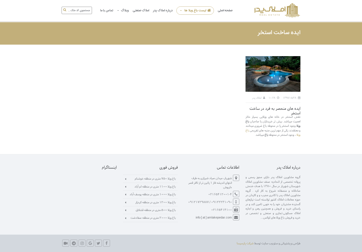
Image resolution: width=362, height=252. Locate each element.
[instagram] (82, 243)
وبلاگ (125, 10)
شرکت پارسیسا (245, 243)
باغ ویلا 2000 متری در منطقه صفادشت (153, 217)
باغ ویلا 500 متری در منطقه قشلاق (156, 210)
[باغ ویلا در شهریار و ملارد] (276, 10)
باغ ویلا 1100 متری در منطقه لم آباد (155, 186)
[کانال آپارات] (65, 243)
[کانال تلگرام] (73, 243)
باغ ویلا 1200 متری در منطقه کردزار (155, 202)
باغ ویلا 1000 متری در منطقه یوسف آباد (153, 194)
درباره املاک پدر (163, 10)
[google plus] (90, 243)
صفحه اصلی (225, 10)
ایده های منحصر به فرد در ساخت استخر (275, 110)
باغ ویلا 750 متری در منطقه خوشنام (155, 178)
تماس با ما (106, 10)
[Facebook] (106, 243)
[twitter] (98, 243)
